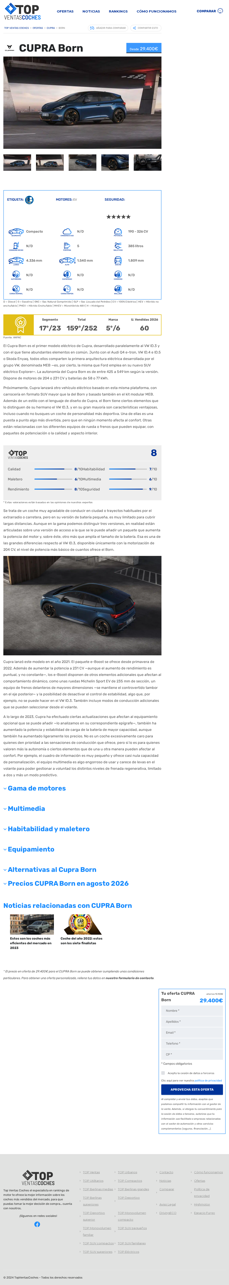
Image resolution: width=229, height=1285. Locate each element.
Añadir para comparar (111, 28)
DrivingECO (167, 1213)
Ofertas (65, 11)
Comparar (206, 11)
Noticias (91, 11)
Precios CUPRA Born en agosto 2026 (68, 883)
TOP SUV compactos (98, 1243)
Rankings (118, 11)
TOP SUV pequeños (132, 1228)
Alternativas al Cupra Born (52, 869)
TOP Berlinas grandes (133, 1189)
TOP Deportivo (129, 1197)
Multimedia (26, 808)
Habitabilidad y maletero (49, 829)
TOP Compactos (130, 1180)
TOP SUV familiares (132, 1243)
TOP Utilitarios (93, 1180)
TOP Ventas (91, 1172)
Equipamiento (31, 849)
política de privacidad (208, 1080)
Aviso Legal (167, 1204)
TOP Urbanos (127, 1172)
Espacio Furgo (204, 1213)
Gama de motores (37, 788)
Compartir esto (148, 28)
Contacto (166, 1172)
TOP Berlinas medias (98, 1189)
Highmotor (202, 1204)
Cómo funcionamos (156, 11)
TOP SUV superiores (97, 1251)
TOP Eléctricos (128, 1251)
